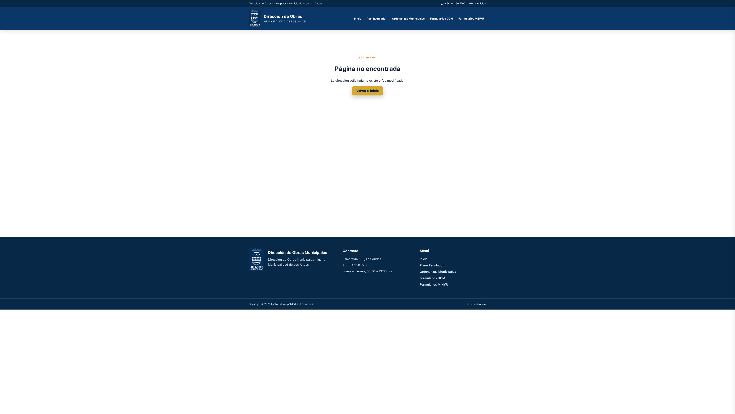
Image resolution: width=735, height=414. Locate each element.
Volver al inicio (367, 91)
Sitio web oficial (476, 304)
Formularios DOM (441, 18)
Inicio (357, 18)
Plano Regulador (432, 265)
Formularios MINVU (471, 18)
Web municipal (477, 3)
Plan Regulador (377, 18)
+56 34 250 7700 (455, 3)
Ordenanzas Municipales (408, 18)
